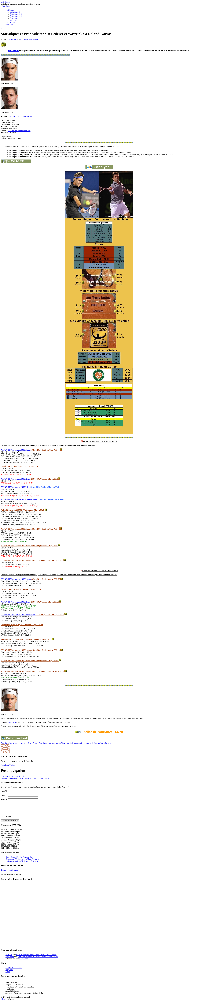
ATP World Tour (8, 615)
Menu (3, 6)
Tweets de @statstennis (9, 870)
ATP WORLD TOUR (14, 968)
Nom (3, 791)
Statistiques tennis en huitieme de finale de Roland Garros (90, 743)
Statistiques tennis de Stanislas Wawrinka (54, 743)
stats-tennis (12, 722)
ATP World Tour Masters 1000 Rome (15, 479)
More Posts (5, 765)
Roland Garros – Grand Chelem (20, 116)
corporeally (10, 957)
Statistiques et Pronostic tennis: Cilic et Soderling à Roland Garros (25, 778)
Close (8, 6)
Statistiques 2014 (16, 12)
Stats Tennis (5, 2)
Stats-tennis (13, 50)
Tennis (8, 972)
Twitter (12, 765)
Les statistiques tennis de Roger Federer (24, 743)
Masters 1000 (20, 615)
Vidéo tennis (10, 22)
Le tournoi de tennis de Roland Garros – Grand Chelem (36, 955)
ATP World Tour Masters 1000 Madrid (16, 450)
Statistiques (10, 10)
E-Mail (4, 795)
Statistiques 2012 (16, 16)
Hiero (3, 999)
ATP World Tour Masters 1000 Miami (15, 487)
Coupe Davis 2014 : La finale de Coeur (20, 857)
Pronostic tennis (11, 20)
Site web (4, 800)
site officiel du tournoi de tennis (19, 131)
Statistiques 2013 (16, 14)
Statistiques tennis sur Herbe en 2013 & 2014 (22, 861)
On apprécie (10, 24)
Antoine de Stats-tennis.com (30, 39)
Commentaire (6, 816)
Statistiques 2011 (16, 18)
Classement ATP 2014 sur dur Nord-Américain (22, 859)
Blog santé (9, 970)
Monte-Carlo (30, 615)
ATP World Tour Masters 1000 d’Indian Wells (19, 499)
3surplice (9, 955)
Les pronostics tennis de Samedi (12, 776)
